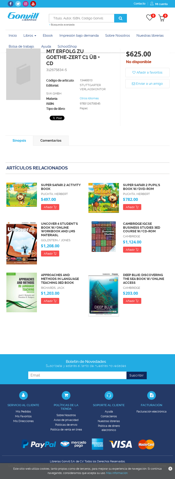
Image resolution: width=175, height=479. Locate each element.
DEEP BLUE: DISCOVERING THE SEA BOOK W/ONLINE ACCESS (143, 278)
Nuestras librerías (109, 421)
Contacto (139, 3)
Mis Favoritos (23, 416)
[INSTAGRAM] (25, 4)
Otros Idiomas (89, 98)
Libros (28, 35)
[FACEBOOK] (10, 4)
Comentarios (50, 140)
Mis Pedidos (23, 411)
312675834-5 (56, 70)
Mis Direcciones (23, 421)
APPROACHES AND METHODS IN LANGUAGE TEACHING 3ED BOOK (60, 278)
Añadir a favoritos (149, 72)
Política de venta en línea (66, 429)
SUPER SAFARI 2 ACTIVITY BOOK (61, 187)
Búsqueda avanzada (62, 24)
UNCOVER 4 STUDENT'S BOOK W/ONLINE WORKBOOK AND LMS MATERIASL (59, 229)
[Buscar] (120, 18)
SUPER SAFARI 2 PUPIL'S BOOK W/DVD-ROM (141, 187)
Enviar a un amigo (149, 83)
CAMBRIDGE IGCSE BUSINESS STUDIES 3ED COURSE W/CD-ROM (141, 227)
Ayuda (109, 411)
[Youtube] (33, 4)
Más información (117, 473)
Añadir (49, 207)
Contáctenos (109, 416)
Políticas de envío (66, 424)
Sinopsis (19, 140)
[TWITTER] (18, 4)
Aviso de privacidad (66, 420)
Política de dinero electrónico (109, 428)
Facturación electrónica (151, 411)
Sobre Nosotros (66, 415)
